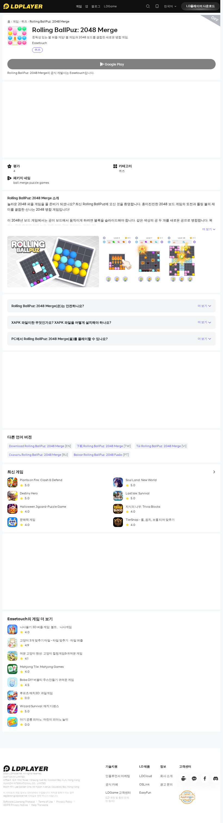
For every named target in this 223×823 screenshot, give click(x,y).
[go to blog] (205, 778)
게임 (79, 6)
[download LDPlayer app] (157, 6)
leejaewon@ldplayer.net (15, 795)
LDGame (110, 6)
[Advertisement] (111, 120)
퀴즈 (24, 21)
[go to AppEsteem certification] (187, 797)
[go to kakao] (194, 778)
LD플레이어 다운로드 (200, 6)
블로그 (95, 6)
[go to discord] (216, 778)
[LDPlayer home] (22, 6)
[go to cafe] (183, 778)
